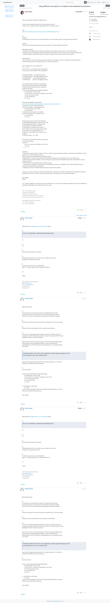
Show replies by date (81, 215)
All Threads (10, 10)
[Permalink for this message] (86, 210)
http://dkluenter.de (26, 283)
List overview (9, 6)
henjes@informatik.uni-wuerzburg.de (38, 226)
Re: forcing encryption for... (26, 8)
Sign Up (106, 2)
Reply (23, 211)
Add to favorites (95, 23)
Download (9, 16)
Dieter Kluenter (29, 218)
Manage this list (92, 2)
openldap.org (7, 2)
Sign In (100, 2)
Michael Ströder (29, 298)
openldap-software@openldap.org (97, 16)
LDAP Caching (106, 8)
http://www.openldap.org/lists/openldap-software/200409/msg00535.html (41, 31)
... (23, 36)
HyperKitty (55, 601)
